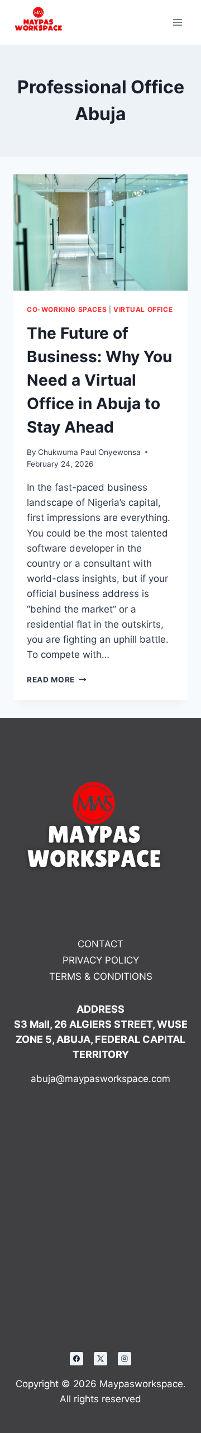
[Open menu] (177, 22)
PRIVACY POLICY (101, 960)
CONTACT (100, 944)
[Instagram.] (124, 1358)
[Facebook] (76, 1358)
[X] (100, 1358)
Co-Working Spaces (67, 309)
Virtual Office (143, 309)
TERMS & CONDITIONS (100, 976)
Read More (57, 679)
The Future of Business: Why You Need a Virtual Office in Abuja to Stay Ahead (99, 380)
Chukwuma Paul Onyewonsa (89, 452)
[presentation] (100, 232)
